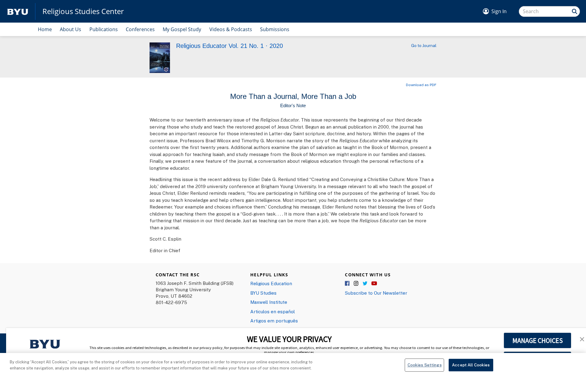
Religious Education (271, 283)
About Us (70, 29)
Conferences (140, 29)
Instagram (356, 283)
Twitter (365, 283)
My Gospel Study (182, 29)
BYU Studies (263, 293)
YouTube (374, 283)
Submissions (274, 29)
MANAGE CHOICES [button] (537, 340)
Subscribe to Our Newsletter (376, 293)
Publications (103, 29)
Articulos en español (272, 311)
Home (45, 29)
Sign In (499, 11)
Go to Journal (423, 45)
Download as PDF (421, 84)
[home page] (17, 11)
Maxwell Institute (268, 302)
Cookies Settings (424, 364)
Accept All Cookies (471, 364)
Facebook (347, 283)
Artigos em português (274, 320)
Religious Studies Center (83, 11)
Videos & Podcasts (230, 29)
